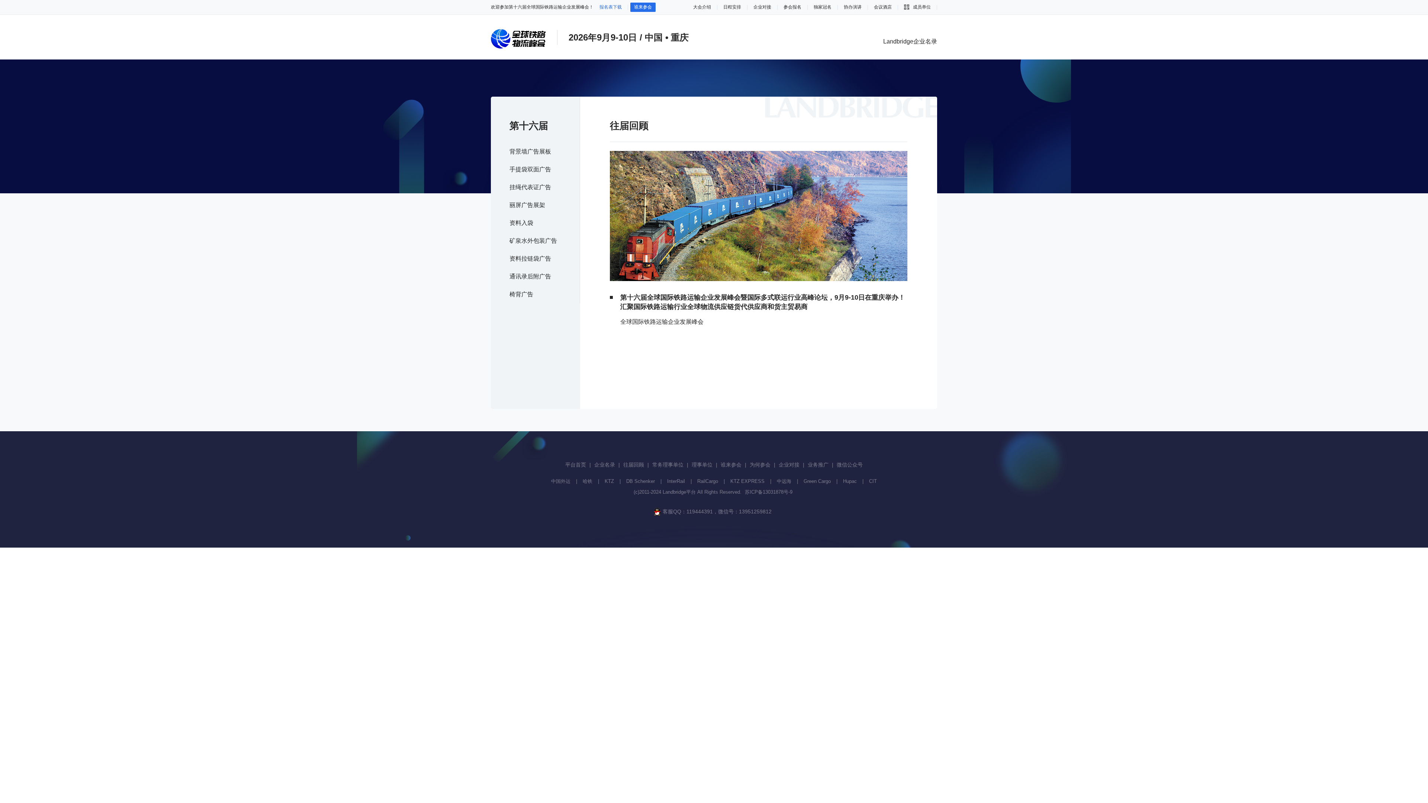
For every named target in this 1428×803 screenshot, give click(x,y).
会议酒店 (883, 7)
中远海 (784, 481)
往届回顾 (633, 465)
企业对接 (762, 7)
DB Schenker (640, 481)
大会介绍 (702, 7)
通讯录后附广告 (530, 276)
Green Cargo (817, 481)
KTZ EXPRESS (747, 481)
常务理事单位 (668, 465)
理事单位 (702, 465)
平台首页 (575, 465)
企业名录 (604, 465)
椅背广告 (521, 294)
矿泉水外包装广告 (533, 241)
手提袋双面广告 (530, 169)
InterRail (676, 481)
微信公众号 (850, 465)
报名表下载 (610, 7)
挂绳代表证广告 (530, 187)
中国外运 (560, 481)
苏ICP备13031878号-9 (768, 492)
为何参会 (760, 465)
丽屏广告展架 (527, 205)
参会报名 (792, 7)
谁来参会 (643, 7)
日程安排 (732, 7)
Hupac (850, 481)
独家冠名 (823, 7)
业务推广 (818, 465)
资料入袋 (521, 223)
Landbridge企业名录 (910, 41)
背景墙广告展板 (530, 151)
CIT (873, 481)
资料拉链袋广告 (530, 258)
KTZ (609, 481)
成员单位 (922, 7)
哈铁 (587, 481)
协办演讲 (853, 7)
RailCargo (707, 481)
